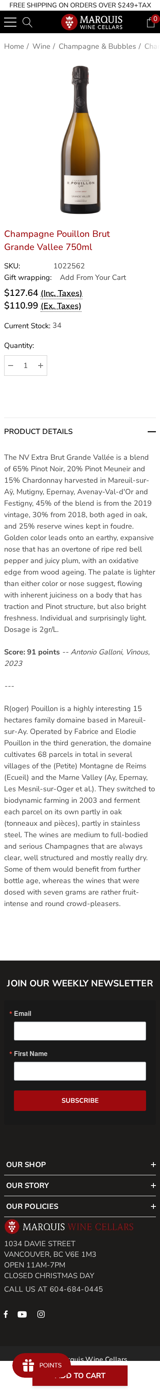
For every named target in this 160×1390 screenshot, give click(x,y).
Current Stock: (33, 325)
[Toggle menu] (10, 22)
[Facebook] (5, 1314)
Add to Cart (80, 1376)
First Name (31, 1053)
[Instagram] (42, 1314)
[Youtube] (23, 1314)
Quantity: (19, 345)
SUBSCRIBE (80, 1100)
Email (22, 1013)
